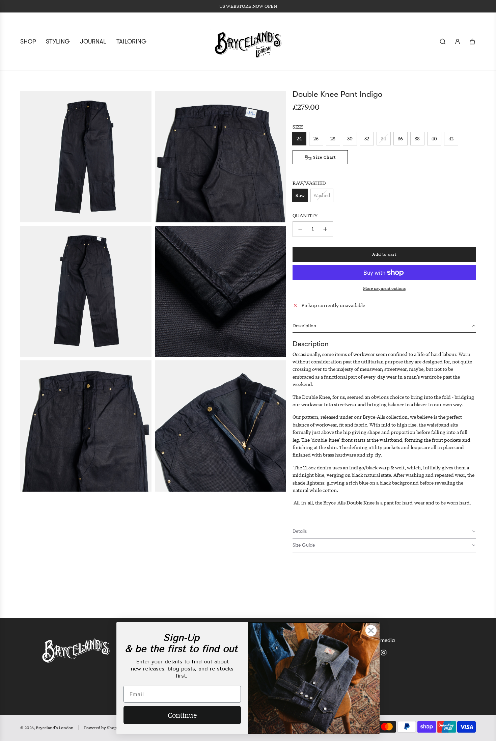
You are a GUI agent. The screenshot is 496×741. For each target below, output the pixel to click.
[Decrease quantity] (300, 229)
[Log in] (457, 41)
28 (333, 138)
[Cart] (472, 41)
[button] (384, 326)
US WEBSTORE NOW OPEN (248, 6)
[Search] (442, 41)
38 (417, 138)
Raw (300, 195)
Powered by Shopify (103, 728)
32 (366, 138)
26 (316, 138)
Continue (182, 714)
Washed (321, 195)
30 (350, 138)
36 (400, 138)
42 (451, 138)
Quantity (305, 215)
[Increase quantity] (325, 229)
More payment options (384, 288)
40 (434, 138)
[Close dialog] (371, 630)
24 (299, 138)
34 (383, 138)
